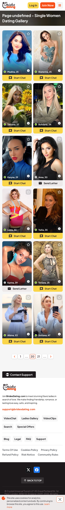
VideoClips (49, 418)
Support (41, 439)
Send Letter (51, 183)
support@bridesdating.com (18, 409)
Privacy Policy (49, 449)
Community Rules (48, 454)
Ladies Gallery (30, 418)
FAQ (28, 439)
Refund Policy (10, 454)
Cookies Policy (29, 449)
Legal (17, 439)
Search (8, 426)
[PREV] (14, 356)
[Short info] (28, 70)
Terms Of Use (10, 449)
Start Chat (20, 77)
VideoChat (10, 418)
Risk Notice (28, 454)
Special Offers (25, 426)
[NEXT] (51, 356)
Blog (6, 439)
